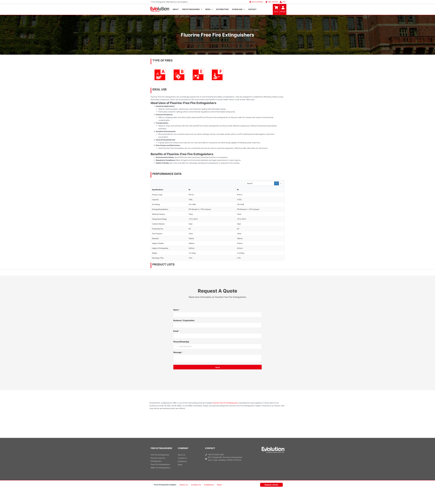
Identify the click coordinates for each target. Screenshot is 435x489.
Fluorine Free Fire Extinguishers (225, 403)
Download (237, 9)
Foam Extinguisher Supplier (165, 485)
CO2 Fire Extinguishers (160, 455)
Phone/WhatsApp (181, 342)
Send (217, 367)
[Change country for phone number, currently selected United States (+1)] (176, 346)
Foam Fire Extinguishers (160, 464)
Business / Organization (184, 320)
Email (176, 331)
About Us (184, 485)
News (207, 9)
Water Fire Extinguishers (160, 468)
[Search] (276, 183)
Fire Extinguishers (191, 9)
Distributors (222, 9)
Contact (252, 9)
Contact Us (196, 485)
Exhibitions (209, 485)
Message (178, 352)
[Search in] (281, 183)
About (176, 9)
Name (176, 310)
